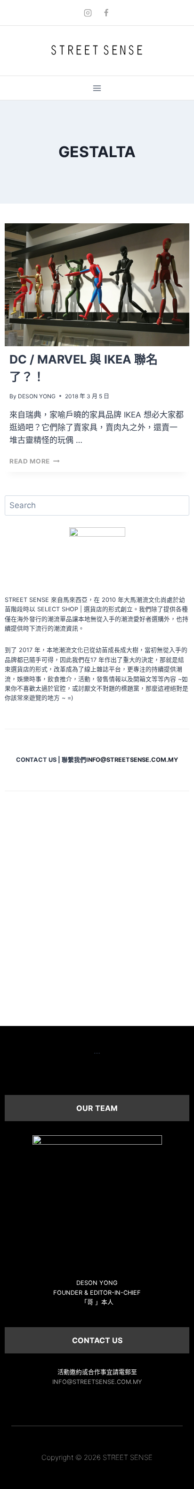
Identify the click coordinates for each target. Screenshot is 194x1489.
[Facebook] (106, 13)
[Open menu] (97, 88)
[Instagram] (88, 13)
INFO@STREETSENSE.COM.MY (97, 1381)
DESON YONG (37, 396)
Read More (34, 461)
